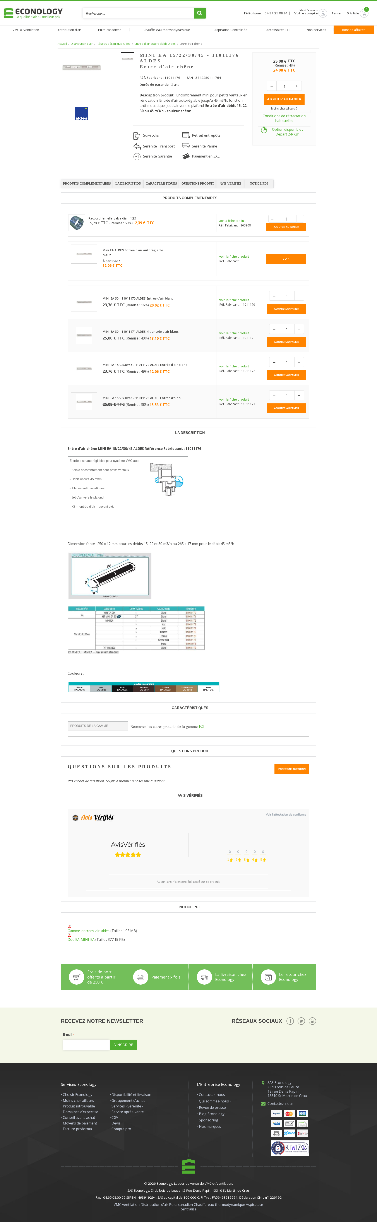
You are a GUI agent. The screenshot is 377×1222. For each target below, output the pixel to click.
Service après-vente (127, 1111)
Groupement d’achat (128, 1100)
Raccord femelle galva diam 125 (112, 218)
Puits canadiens (109, 29)
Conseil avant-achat (79, 1117)
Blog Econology (211, 1113)
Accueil (62, 44)
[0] (358, 13)
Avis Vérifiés (231, 183)
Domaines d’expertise (80, 1111)
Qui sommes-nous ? (215, 1101)
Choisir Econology (77, 1094)
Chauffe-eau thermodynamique (167, 29)
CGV (114, 1117)
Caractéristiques (161, 183)
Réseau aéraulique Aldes (113, 44)
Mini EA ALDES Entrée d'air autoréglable (133, 250)
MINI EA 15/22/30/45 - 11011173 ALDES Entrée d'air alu (143, 398)
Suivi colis (151, 135)
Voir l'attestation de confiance (286, 814)
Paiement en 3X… (206, 156)
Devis (115, 1123)
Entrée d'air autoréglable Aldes (155, 44)
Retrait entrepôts (206, 135)
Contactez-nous (212, 1094)
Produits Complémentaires (87, 183)
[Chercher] (200, 13)
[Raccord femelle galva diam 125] (76, 222)
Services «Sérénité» (127, 1106)
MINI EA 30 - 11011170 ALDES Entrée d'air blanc (138, 298)
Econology (164, 1183)
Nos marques (210, 1126)
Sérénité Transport (159, 146)
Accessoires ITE (278, 29)
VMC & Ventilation (25, 29)
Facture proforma (77, 1128)
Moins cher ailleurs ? (284, 108)
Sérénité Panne (204, 146)
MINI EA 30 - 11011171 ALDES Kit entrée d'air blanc (140, 331)
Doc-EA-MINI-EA (81, 939)
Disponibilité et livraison (131, 1094)
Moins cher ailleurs (78, 1100)
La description (128, 183)
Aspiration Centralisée (230, 29)
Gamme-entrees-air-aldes (89, 930)
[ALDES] (78, 110)
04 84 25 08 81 (276, 13)
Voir (286, 259)
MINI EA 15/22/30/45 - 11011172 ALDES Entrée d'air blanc (145, 365)
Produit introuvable (79, 1106)
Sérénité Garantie (157, 156)
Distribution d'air (69, 29)
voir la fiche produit (232, 221)
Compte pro (121, 1128)
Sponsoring (208, 1120)
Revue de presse (212, 1107)
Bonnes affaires (353, 29)
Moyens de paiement (80, 1123)
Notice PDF (259, 183)
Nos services (316, 29)
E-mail (67, 1034)
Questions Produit (198, 183)
